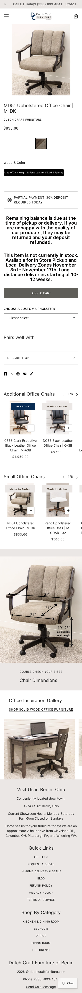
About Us (41, 857)
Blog (41, 878)
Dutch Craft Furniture (23, 119)
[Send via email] (24, 373)
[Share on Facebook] (5, 373)
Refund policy (41, 885)
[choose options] (31, 428)
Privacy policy (41, 892)
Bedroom (41, 928)
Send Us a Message (41, 987)
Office (41, 935)
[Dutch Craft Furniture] (41, 16)
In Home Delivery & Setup (41, 871)
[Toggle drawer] (6, 16)
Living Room (41, 943)
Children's (41, 950)
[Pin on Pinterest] (17, 373)
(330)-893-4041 (46, 979)
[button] (31, 373)
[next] (77, 394)
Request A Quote (41, 864)
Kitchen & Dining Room (41, 921)
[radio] (41, 143)
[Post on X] (12, 374)
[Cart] (75, 16)
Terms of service (41, 899)
